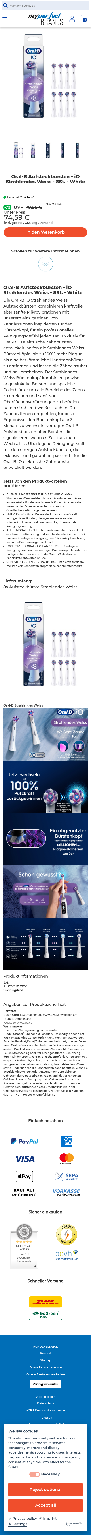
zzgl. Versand (42, 223)
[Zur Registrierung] (72, 19)
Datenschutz (45, 1403)
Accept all (45, 1505)
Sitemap (45, 1360)
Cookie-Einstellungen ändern (45, 1374)
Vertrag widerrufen (45, 1384)
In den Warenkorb (45, 232)
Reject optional (45, 1489)
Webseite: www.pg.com (19, 1022)
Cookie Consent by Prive (74, 1524)
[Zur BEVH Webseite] (67, 1254)
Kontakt (45, 1353)
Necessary (50, 1474)
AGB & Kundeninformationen (45, 1410)
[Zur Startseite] (45, 19)
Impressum (45, 1417)
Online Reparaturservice (46, 1367)
